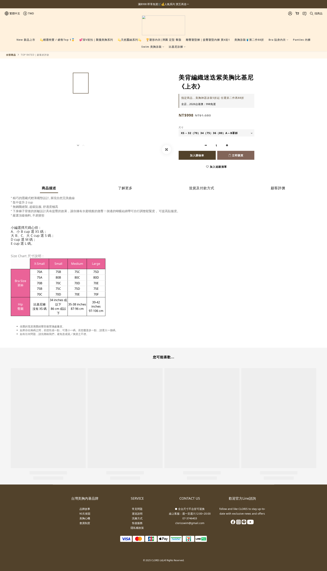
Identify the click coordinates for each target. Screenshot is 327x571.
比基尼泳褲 (176, 46)
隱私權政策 (137, 528)
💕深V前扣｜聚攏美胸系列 (96, 39)
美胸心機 (84, 518)
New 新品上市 (25, 39)
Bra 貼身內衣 (277, 39)
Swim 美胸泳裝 (151, 46)
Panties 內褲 (302, 39)
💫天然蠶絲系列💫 (129, 39)
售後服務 (137, 523)
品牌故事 (84, 509)
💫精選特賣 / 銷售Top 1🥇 (57, 39)
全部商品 (11, 54)
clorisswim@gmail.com (189, 523)
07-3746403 (189, 518)
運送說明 (137, 513)
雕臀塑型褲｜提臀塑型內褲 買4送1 (208, 39)
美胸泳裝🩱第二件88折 (249, 39)
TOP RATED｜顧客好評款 (35, 54)
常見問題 (137, 509)
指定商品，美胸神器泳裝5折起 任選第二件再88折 (212, 98)
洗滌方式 (137, 518)
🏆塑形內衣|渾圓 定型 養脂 (163, 39)
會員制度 (84, 523)
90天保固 (84, 513)
